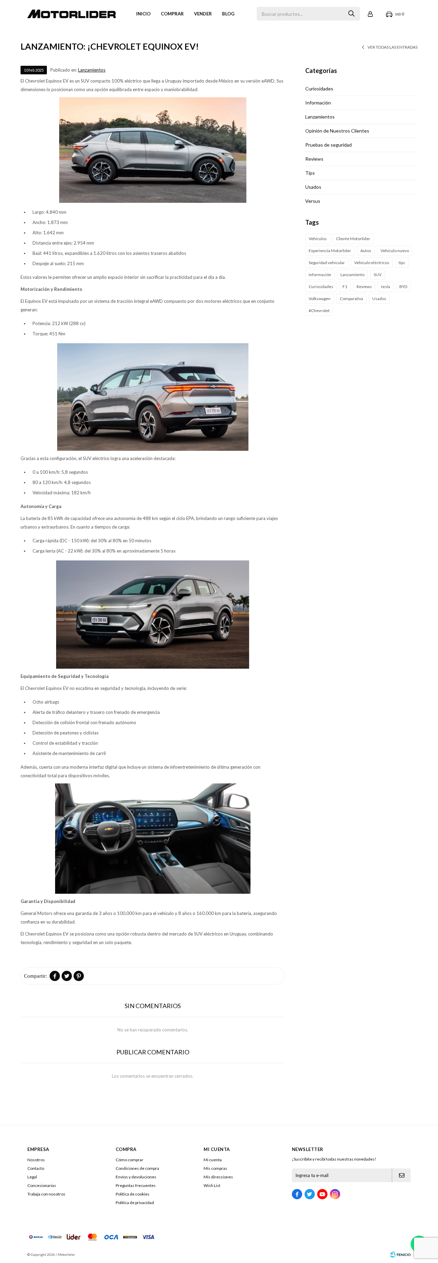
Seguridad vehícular (327, 262)
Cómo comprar (129, 1159)
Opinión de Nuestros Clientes (337, 131)
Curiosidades (319, 88)
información (320, 274)
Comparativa (351, 298)
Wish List (212, 1185)
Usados (313, 187)
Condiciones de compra (137, 1168)
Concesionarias (41, 1185)
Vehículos (318, 238)
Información (318, 103)
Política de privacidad (135, 1202)
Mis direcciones (218, 1176)
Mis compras (215, 1168)
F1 (345, 286)
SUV (378, 274)
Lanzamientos (91, 70)
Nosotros (36, 1159)
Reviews (314, 159)
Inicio (143, 13)
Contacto (35, 1168)
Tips (310, 173)
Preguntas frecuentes (136, 1185)
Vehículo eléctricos (371, 262)
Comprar (172, 13)
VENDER (203, 13)
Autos (365, 250)
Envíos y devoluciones (136, 1176)
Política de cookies (133, 1194)
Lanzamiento (352, 274)
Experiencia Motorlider (330, 250)
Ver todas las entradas (392, 47)
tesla (385, 286)
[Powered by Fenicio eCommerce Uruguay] (400, 1254)
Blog (228, 13)
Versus (312, 201)
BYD (403, 286)
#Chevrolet (319, 310)
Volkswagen (320, 298)
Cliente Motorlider (353, 238)
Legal (32, 1176)
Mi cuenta (213, 1159)
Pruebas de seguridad (328, 145)
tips (402, 262)
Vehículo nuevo (395, 250)
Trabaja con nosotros (46, 1194)
